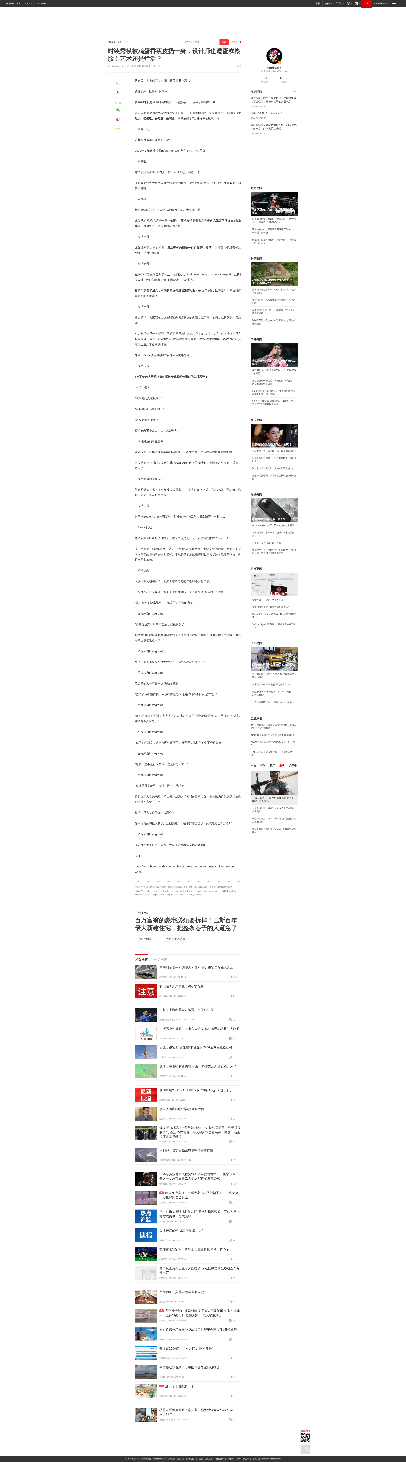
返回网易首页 (145, 938)
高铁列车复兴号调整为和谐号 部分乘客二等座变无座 (196, 967)
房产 (272, 765)
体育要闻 (256, 339)
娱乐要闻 (256, 420)
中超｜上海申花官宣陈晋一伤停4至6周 (186, 1010)
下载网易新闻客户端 (175, 938)
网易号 (120, 42)
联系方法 (180, 1459)
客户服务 (199, 1459)
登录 (366, 3)
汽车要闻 (256, 643)
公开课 (293, 765)
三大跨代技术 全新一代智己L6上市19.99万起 (274, 702)
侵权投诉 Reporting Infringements (266, 1459)
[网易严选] (339, 3)
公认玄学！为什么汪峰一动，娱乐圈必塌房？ (274, 451)
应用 (18, 3)
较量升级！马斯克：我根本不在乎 (268, 600)
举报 (239, 66)
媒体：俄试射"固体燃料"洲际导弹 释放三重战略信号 (195, 1047)
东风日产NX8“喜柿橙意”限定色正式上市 (271, 684)
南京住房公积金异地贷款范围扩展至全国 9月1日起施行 (198, 1329)
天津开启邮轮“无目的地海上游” (181, 1230)
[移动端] (318, 3)
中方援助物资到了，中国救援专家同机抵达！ (191, 1367)
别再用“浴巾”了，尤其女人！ (267, 113)
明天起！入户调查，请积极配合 (181, 986)
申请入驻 (235, 42)
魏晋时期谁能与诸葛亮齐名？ (266, 793)
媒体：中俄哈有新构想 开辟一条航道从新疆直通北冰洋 (197, 1066)
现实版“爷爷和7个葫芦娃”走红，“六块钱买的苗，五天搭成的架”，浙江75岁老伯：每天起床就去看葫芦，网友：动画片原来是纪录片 (200, 1132)
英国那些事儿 (143, 66)
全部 (295, 91)
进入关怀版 (41, 3)
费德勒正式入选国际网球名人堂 (181, 1292)
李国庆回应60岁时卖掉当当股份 (181, 1109)
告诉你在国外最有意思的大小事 (274, 71)
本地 (253, 765)
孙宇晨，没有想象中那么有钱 (266, 543)
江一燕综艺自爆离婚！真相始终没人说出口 (273, 468)
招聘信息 (190, 1459)
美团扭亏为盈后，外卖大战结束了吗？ (271, 607)
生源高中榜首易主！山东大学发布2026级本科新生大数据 (199, 1028)
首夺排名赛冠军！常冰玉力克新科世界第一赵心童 (194, 1249)
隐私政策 (209, 1459)
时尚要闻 (256, 188)
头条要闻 (256, 258)
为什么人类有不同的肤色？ (265, 786)
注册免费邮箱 (379, 3)
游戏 (282, 765)
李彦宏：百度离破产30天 (264, 800)
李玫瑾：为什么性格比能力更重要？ (270, 772)
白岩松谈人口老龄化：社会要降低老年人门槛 (274, 779)
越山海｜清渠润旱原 (179, 1386)
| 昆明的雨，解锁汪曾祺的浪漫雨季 (273, 735)
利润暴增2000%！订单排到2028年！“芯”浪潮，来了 (195, 1090)
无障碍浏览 (29, 3)
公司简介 (171, 1459)
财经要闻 (256, 494)
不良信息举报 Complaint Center (227, 1459)
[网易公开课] (328, 3)
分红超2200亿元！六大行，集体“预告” (186, 1348)
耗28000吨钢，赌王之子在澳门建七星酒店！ (274, 525)
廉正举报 (247, 1459)
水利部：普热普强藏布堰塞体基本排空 (186, 1150)
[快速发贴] (118, 84)
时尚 (262, 765)
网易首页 (10, 3)
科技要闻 (256, 568)
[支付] (349, 3)
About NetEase (159, 1459)
